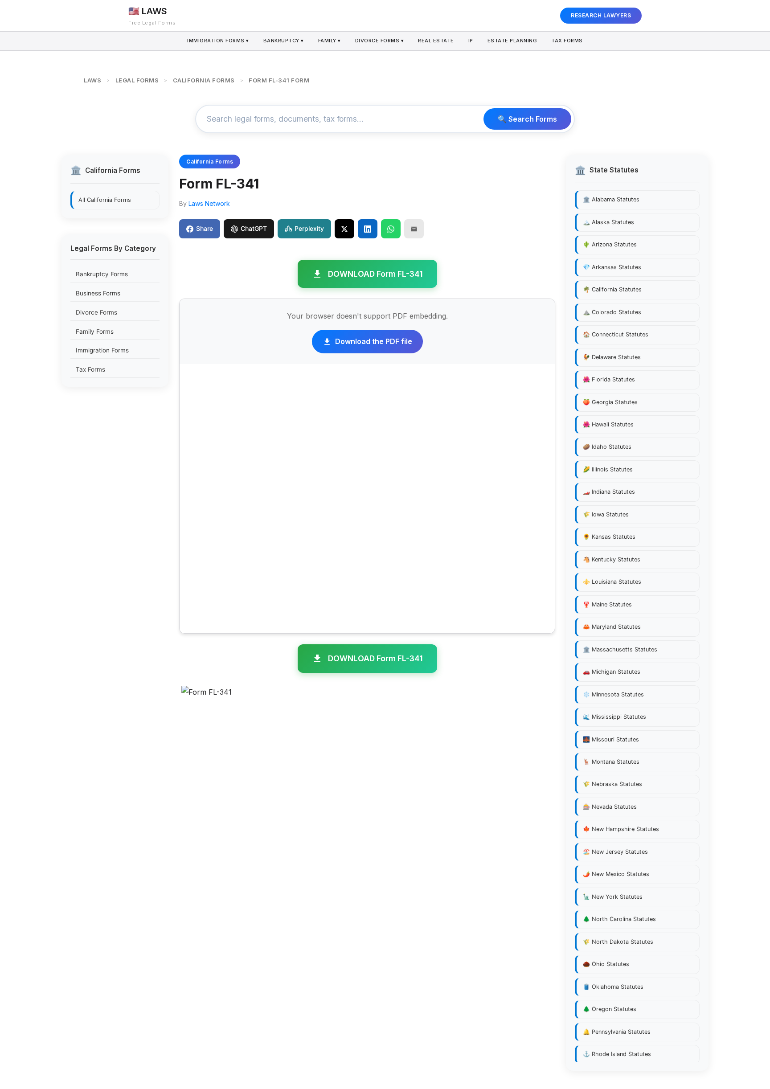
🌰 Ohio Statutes (606, 964)
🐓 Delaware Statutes (612, 357)
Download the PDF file (373, 341)
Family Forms (95, 331)
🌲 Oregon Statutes (609, 1009)
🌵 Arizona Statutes (610, 244)
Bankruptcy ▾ (283, 40)
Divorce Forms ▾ (379, 40)
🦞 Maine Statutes (607, 604)
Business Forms (98, 293)
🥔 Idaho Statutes (607, 447)
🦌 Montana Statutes (611, 761)
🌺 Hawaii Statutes (608, 424)
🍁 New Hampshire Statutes (621, 829)
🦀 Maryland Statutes (612, 626)
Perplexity (309, 228)
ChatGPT (254, 228)
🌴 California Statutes (612, 289)
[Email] (414, 228)
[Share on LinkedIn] (367, 228)
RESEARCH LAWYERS (601, 15)
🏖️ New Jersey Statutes (615, 851)
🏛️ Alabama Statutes (611, 199)
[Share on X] (344, 228)
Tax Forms (567, 40)
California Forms (209, 161)
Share (204, 228)
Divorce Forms (96, 312)
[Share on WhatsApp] (391, 228)
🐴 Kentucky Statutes (611, 559)
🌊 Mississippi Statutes (614, 716)
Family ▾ (329, 40)
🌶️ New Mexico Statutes (616, 874)
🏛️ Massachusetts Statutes (620, 649)
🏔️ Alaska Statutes (608, 222)
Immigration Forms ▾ (218, 40)
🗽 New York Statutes (613, 896)
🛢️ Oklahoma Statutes (613, 986)
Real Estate (436, 40)
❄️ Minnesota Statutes (613, 694)
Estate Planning (512, 40)
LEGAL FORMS (137, 80)
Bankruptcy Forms (102, 274)
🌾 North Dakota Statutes (618, 941)
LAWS (92, 80)
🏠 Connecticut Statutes (615, 334)
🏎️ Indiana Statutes (609, 492)
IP (470, 40)
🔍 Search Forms (527, 119)
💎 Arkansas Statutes (612, 267)
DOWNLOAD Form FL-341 (375, 273)
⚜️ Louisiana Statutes (612, 581)
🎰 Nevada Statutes (610, 806)
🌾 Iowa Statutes (606, 514)
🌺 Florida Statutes (609, 379)
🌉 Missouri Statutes (611, 739)
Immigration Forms (102, 350)
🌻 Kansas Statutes (609, 536)
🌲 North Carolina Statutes (619, 919)
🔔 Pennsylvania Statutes (617, 1031)
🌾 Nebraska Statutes (612, 784)
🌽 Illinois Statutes (608, 469)
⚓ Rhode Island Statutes (617, 1054)
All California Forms (104, 199)
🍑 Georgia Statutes (610, 402)
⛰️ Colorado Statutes (612, 312)
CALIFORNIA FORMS (204, 80)
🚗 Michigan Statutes (611, 671)
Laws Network (209, 203)
